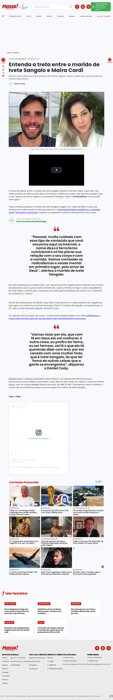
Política (5, 669)
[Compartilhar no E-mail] (3, 76)
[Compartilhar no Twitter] (3, 73)
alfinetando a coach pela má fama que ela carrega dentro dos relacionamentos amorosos (54, 317)
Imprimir (109, 62)
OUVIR (3, 63)
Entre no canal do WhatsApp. (31, 221)
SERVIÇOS (72, 16)
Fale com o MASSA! (38, 654)
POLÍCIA (28, 16)
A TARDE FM (51, 665)
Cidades (5, 672)
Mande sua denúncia (37, 658)
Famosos (15, 53)
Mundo (5, 679)
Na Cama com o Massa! (20, 661)
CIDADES (38, 16)
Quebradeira (15, 665)
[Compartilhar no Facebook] (3, 70)
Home (9, 53)
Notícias (6, 654)
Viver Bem (6, 676)
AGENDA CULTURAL (86, 16)
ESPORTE (49, 16)
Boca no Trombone (18, 658)
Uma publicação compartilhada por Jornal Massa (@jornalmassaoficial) (35, 467)
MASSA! (50, 658)
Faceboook (33, 669)
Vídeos (4, 683)
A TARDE (50, 661)
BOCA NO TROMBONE (104, 16)
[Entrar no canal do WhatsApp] (12, 220)
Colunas (15, 654)
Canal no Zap (34, 661)
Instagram (33, 665)
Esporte (5, 665)
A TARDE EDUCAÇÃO (55, 669)
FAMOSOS (60, 16)
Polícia (4, 658)
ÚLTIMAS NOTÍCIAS (15, 16)
